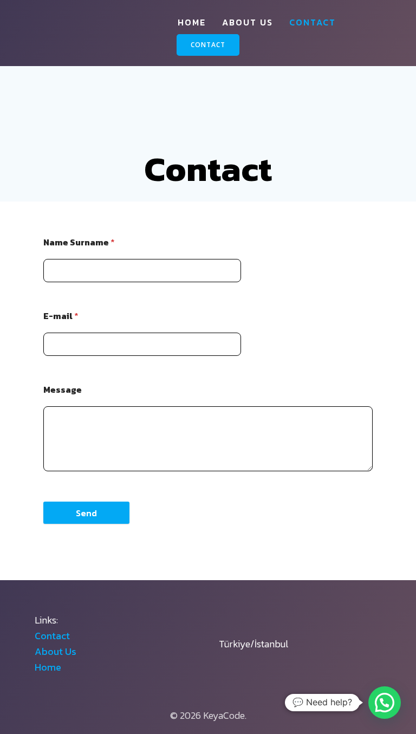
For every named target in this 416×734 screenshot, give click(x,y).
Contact (312, 22)
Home (192, 22)
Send (86, 512)
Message (62, 389)
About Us (247, 22)
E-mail (61, 315)
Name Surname (79, 242)
